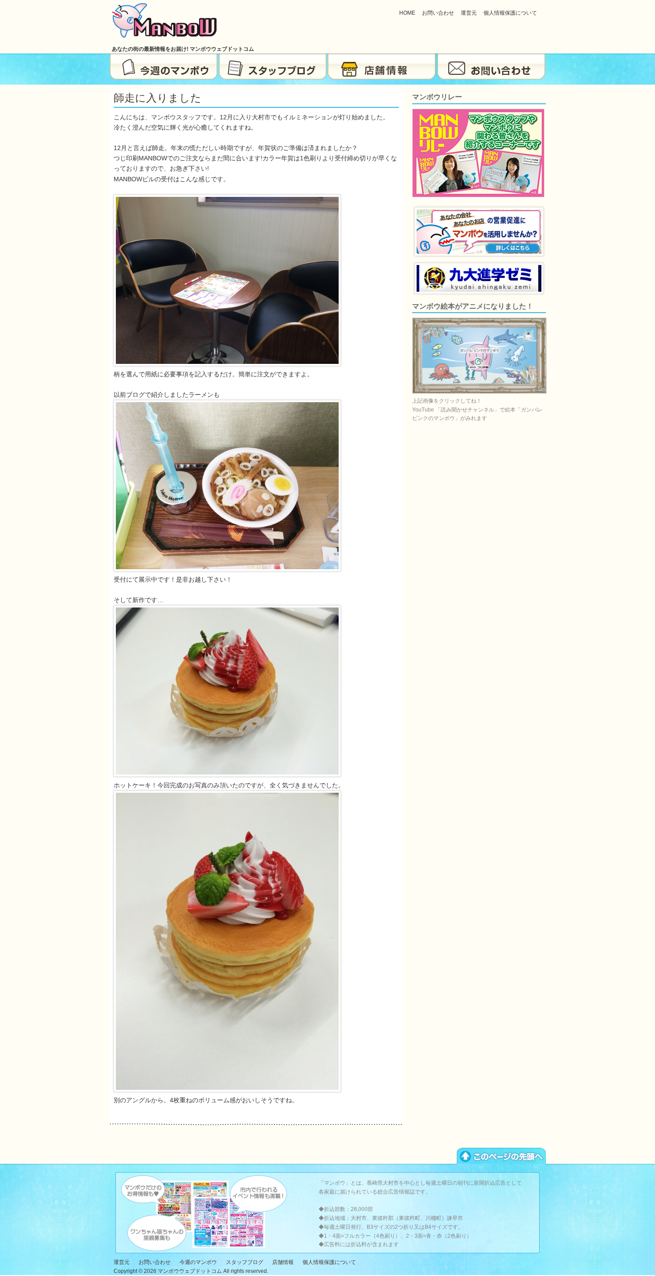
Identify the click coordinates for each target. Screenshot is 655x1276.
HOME (407, 13)
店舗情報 (382, 66)
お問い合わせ (438, 13)
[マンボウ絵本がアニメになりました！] (479, 392)
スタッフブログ (273, 66)
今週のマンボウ (163, 66)
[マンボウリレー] (478, 195)
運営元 (469, 13)
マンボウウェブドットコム (190, 1271)
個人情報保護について (510, 13)
